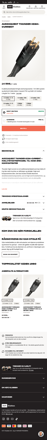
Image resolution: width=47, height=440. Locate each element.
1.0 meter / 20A (28, 292)
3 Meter (16, 296)
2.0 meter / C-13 (7, 296)
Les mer (43, 2)
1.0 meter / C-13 (7, 292)
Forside (4, 16)
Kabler (9, 16)
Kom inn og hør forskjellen (21, 231)
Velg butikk (10, 113)
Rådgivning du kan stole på (21, 239)
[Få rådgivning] (41, 434)
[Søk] (4, 12)
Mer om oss (9, 406)
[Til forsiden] (13, 6)
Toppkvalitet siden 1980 (19, 247)
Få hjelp (38, 221)
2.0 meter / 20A (28, 296)
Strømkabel (6, 21)
